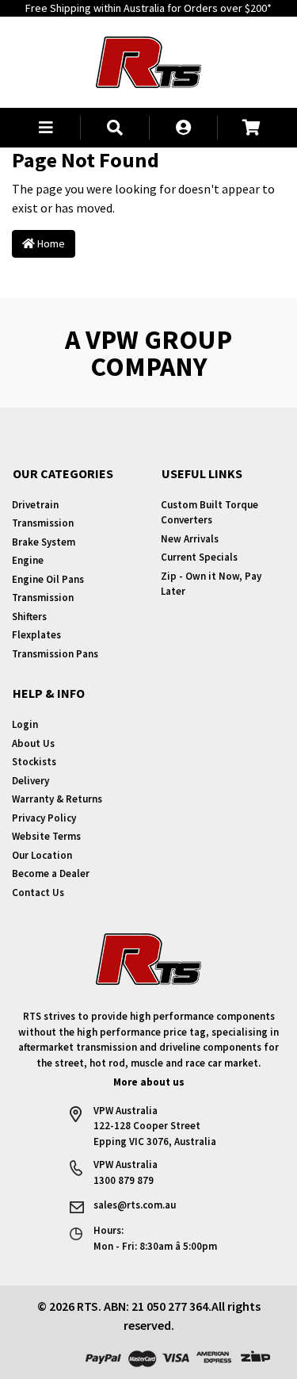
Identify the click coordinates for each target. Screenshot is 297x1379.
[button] (46, 128)
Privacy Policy (44, 818)
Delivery (30, 780)
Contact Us (38, 892)
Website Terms (46, 836)
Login (25, 724)
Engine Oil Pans (48, 579)
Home (50, 243)
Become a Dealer (50, 873)
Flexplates (36, 635)
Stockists (34, 761)
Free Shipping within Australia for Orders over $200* (148, 8)
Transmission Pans (55, 654)
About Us (33, 743)
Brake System (43, 542)
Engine (28, 560)
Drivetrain (35, 504)
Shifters (29, 616)
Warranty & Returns (57, 799)
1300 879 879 (123, 1180)
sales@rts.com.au (134, 1205)
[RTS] (148, 60)
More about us (149, 1082)
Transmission (43, 523)
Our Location (42, 855)
